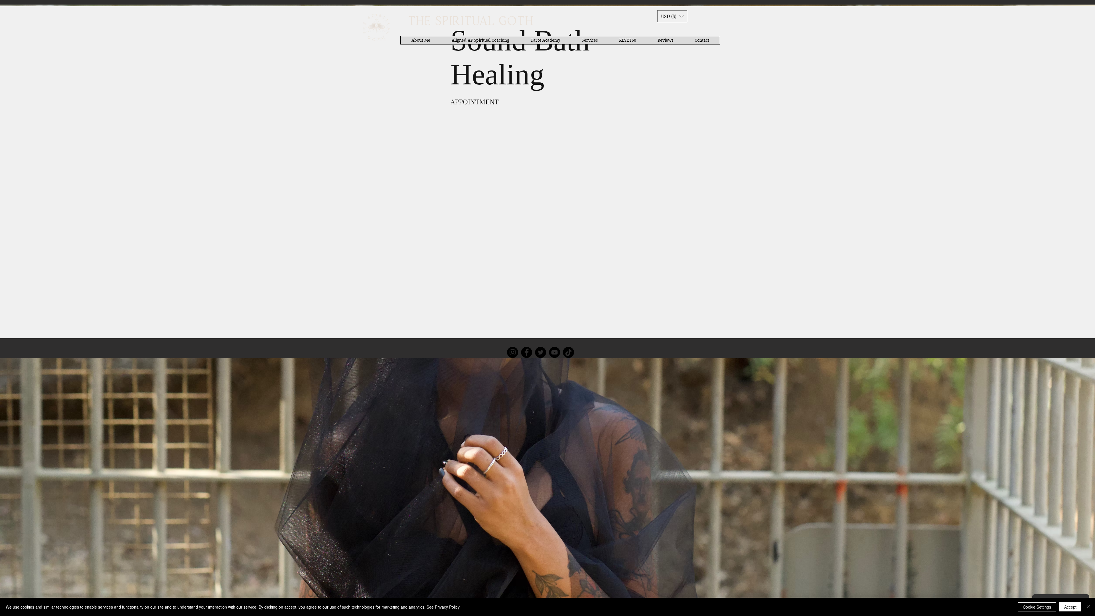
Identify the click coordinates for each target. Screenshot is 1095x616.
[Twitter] (540, 352)
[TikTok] (568, 352)
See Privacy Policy (443, 607)
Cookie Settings (1037, 607)
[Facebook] (526, 352)
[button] (672, 16)
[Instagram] (512, 352)
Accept (1070, 607)
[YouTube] (554, 352)
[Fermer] (1088, 606)
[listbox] (672, 16)
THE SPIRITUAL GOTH (471, 22)
